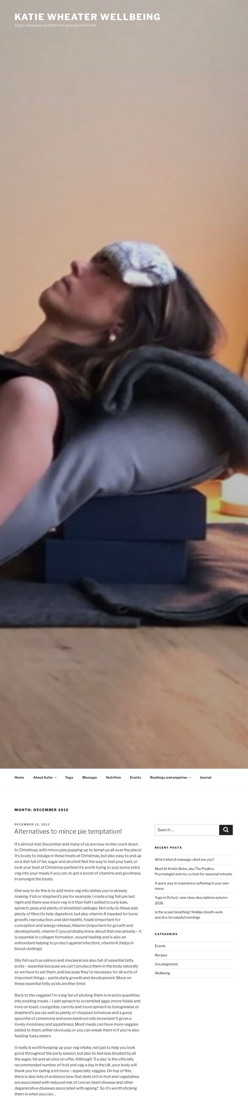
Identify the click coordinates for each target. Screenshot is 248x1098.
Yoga (69, 777)
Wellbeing (162, 973)
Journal (205, 777)
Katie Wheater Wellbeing (88, 17)
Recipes (161, 955)
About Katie (43, 777)
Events (135, 777)
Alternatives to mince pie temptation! (68, 831)
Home (19, 777)
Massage (89, 777)
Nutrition (113, 777)
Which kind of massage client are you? (184, 859)
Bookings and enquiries (168, 777)
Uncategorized (166, 964)
